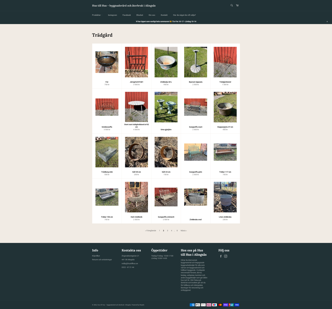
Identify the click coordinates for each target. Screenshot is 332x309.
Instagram (112, 15)
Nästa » (184, 231)
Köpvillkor (96, 256)
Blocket (139, 15)
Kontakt (164, 15)
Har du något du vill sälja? (184, 15)
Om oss (152, 15)
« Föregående (150, 231)
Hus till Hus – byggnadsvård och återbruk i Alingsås (124, 5)
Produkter (96, 15)
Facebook (127, 15)
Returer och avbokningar (102, 260)
